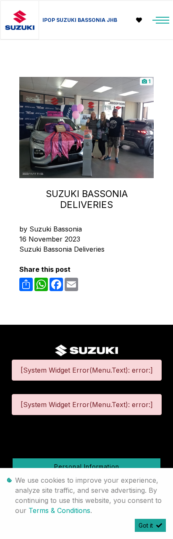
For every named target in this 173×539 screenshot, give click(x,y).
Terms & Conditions (59, 510)
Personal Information (86, 466)
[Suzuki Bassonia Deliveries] (86, 127)
